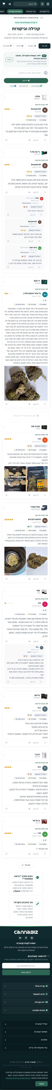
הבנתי (9, 59)
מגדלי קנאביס (41, 1024)
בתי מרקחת (31, 11)
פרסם (25, 80)
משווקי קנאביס (40, 1031)
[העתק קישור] (29, 140)
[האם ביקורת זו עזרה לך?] (44, 140)
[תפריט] (48, 4)
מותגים (44, 1039)
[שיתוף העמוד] (9, 4)
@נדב (29, 652)
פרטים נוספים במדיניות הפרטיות (18, 1078)
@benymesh (26, 203)
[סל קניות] (3, 4)
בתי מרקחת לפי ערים (38, 1047)
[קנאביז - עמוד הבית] (42, 4)
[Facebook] (26, 938)
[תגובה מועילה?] (39, 214)
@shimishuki (24, 226)
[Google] (32, 938)
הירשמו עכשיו (26, 972)
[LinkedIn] (20, 938)
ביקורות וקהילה (15, 11)
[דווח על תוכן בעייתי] (6, 140)
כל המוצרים (44, 11)
